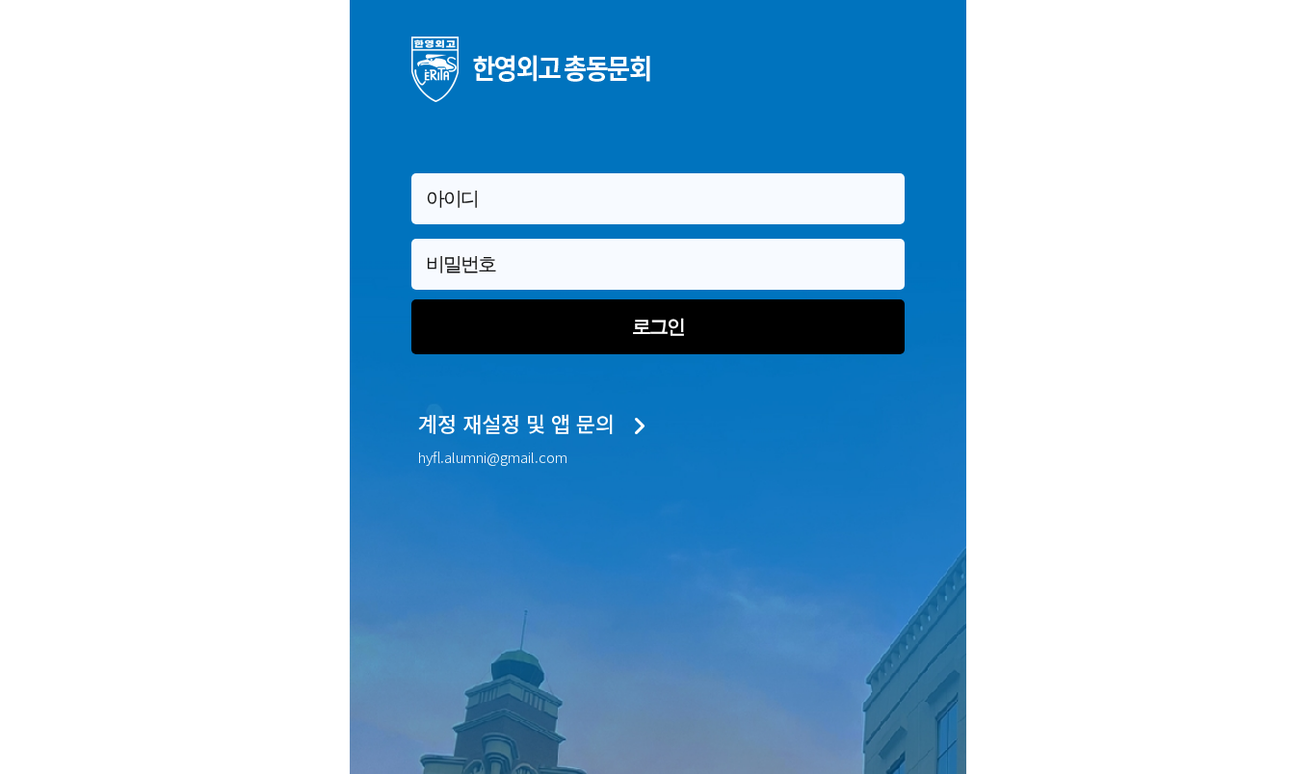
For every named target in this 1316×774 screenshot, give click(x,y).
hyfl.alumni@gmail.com (492, 457)
